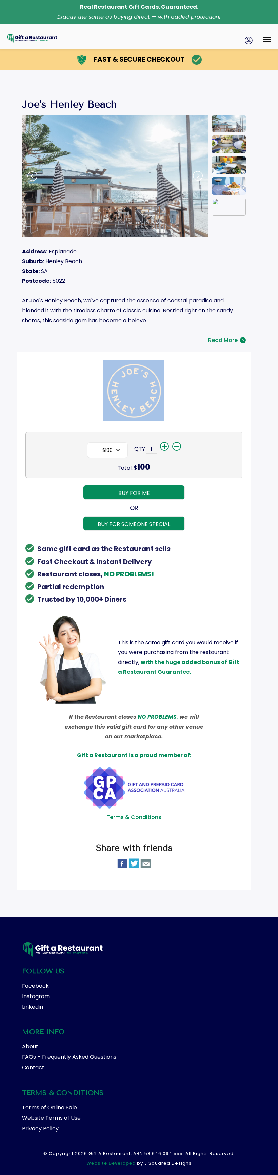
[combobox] (107, 450)
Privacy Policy (40, 1128)
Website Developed (111, 1163)
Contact (33, 1067)
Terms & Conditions (133, 817)
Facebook (35, 986)
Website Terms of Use (51, 1118)
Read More (226, 340)
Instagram (36, 996)
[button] (267, 39)
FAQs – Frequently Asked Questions (69, 1057)
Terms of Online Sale (49, 1107)
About (30, 1046)
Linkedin (32, 1007)
